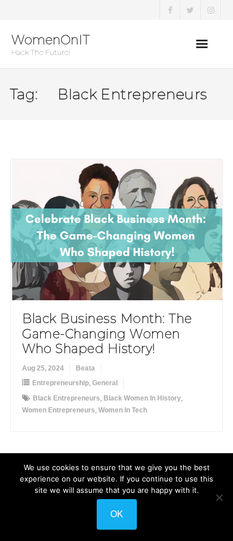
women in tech (122, 410)
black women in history (142, 398)
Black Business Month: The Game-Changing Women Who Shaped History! (107, 333)
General (105, 383)
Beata (85, 368)
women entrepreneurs (58, 410)
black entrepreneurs (66, 398)
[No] (219, 497)
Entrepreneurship (60, 383)
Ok (116, 514)
